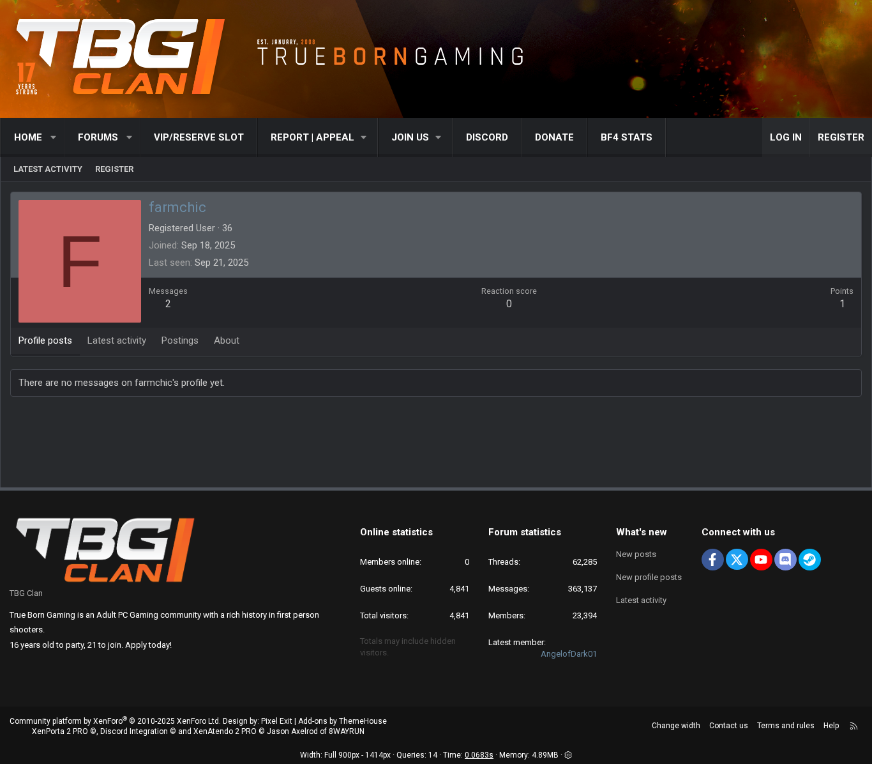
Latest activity (47, 169)
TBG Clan (26, 593)
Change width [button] (676, 725)
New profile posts (649, 577)
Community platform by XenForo (115, 721)
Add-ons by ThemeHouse (342, 721)
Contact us (728, 725)
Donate (554, 137)
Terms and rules (786, 725)
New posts (636, 554)
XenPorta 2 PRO (60, 731)
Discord (487, 137)
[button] (54, 137)
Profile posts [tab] (45, 340)
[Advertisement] (436, 444)
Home (28, 137)
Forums (98, 137)
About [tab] (226, 340)
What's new (641, 532)
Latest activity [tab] (116, 340)
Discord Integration (134, 731)
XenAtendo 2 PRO (225, 731)
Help (831, 725)
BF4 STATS (626, 137)
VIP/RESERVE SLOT (199, 137)
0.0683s (479, 755)
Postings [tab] (180, 340)
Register (114, 169)
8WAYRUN (347, 731)
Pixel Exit (276, 721)
